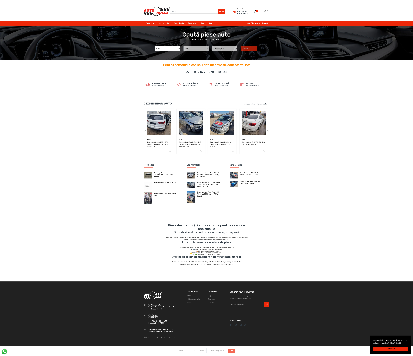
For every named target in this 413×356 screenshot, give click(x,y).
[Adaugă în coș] (169, 151)
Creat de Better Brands (171, 338)
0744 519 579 (242, 13)
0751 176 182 (242, 11)
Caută (221, 11)
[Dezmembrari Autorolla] (157, 11)
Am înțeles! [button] (391, 349)
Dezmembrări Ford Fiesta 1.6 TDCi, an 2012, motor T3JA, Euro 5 (220, 144)
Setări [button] (398, 343)
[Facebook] (231, 325)
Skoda (181, 139)
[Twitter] (236, 325)
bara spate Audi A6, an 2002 (165, 183)
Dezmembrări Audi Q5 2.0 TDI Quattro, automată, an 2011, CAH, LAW (158, 144)
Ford (212, 139)
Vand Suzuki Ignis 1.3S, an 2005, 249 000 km (250, 182)
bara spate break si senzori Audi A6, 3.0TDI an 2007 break (164, 175)
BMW (243, 139)
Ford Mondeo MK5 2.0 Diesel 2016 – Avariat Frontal (250, 174)
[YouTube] (245, 325)
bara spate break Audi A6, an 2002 (165, 194)
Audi (149, 139)
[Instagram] (240, 325)
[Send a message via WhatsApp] (4, 351)
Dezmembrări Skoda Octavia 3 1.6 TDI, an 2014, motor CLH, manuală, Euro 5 (190, 144)
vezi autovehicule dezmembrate (255, 104)
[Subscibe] (266, 304)
